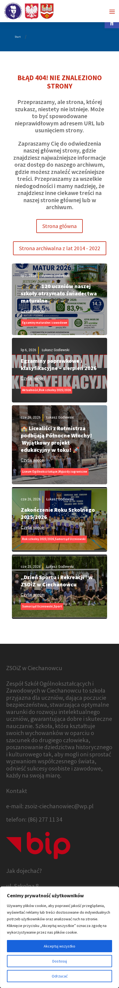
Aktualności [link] (30, 390)
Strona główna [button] (59, 225)
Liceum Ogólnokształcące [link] (40, 471)
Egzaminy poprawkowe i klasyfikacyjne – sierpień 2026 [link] (59, 364)
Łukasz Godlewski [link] (55, 276)
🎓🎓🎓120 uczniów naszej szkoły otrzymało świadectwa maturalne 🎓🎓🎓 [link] (59, 293)
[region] (59, 937)
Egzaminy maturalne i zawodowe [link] (44, 323)
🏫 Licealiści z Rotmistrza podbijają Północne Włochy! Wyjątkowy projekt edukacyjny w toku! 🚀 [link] (56, 439)
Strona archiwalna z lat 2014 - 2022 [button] (59, 248)
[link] (29, 10)
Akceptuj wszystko (59, 946)
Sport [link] (58, 606)
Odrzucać (60, 976)
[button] (112, 11)
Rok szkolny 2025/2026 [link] (55, 390)
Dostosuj (59, 961)
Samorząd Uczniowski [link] (70, 539)
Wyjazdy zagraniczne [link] (72, 471)
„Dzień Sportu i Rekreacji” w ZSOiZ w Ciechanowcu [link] (57, 581)
